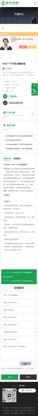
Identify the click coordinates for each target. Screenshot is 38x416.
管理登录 (22, 413)
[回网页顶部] (35, 85)
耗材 (32, 18)
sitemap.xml (30, 413)
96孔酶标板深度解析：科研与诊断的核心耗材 (20, 148)
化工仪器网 (14, 413)
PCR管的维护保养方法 (13, 140)
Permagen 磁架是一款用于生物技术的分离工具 (20, 144)
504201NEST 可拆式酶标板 (22, 272)
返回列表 (9, 277)
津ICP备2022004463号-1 (27, 410)
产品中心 (22, 18)
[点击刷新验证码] (25, 364)
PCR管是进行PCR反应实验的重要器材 (19, 136)
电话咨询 (34, 93)
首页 (14, 18)
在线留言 (17, 158)
